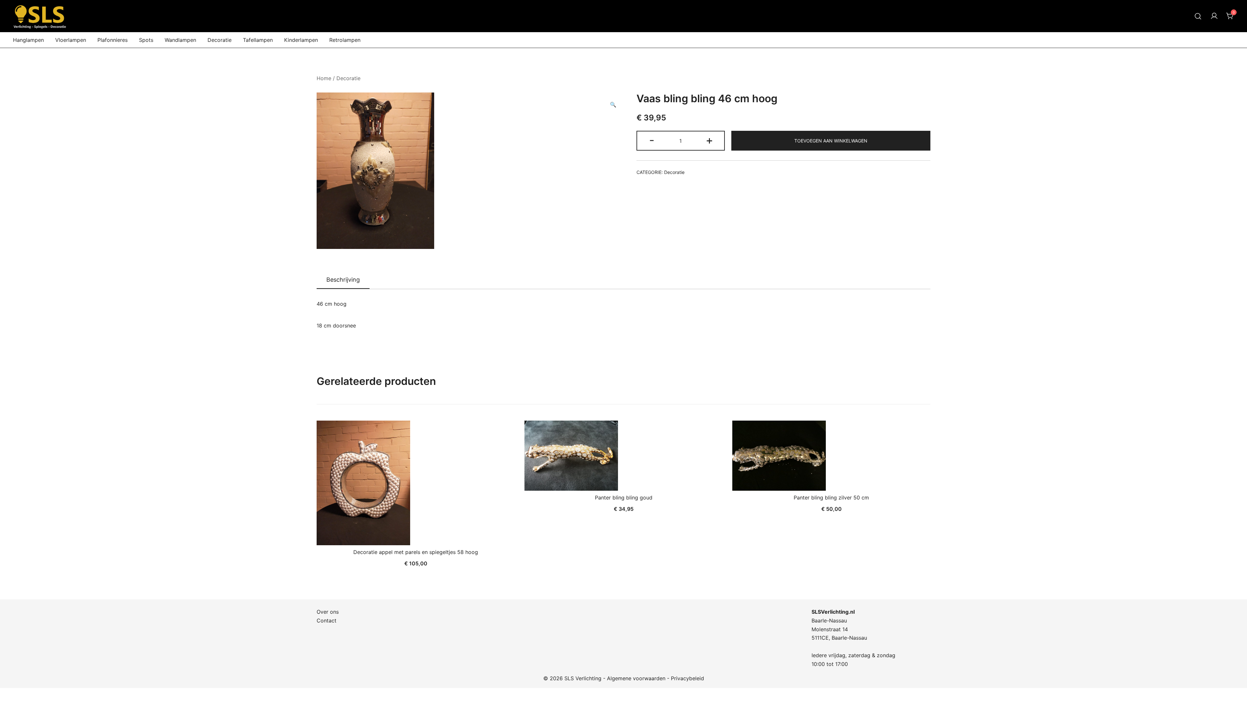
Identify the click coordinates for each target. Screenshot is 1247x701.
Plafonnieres (112, 40)
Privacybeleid (687, 678)
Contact (326, 620)
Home (324, 78)
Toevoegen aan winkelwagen (830, 140)
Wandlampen (180, 40)
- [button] (651, 140)
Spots (146, 40)
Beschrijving (343, 279)
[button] (613, 104)
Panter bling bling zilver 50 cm (831, 497)
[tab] (343, 280)
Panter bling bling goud (623, 497)
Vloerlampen (70, 40)
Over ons (328, 612)
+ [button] (709, 140)
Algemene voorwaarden (636, 678)
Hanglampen (28, 40)
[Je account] (1214, 16)
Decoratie (220, 40)
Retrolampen (344, 40)
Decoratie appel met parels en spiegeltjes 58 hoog (415, 552)
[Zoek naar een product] (1198, 16)
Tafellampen (258, 40)
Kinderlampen (301, 40)
